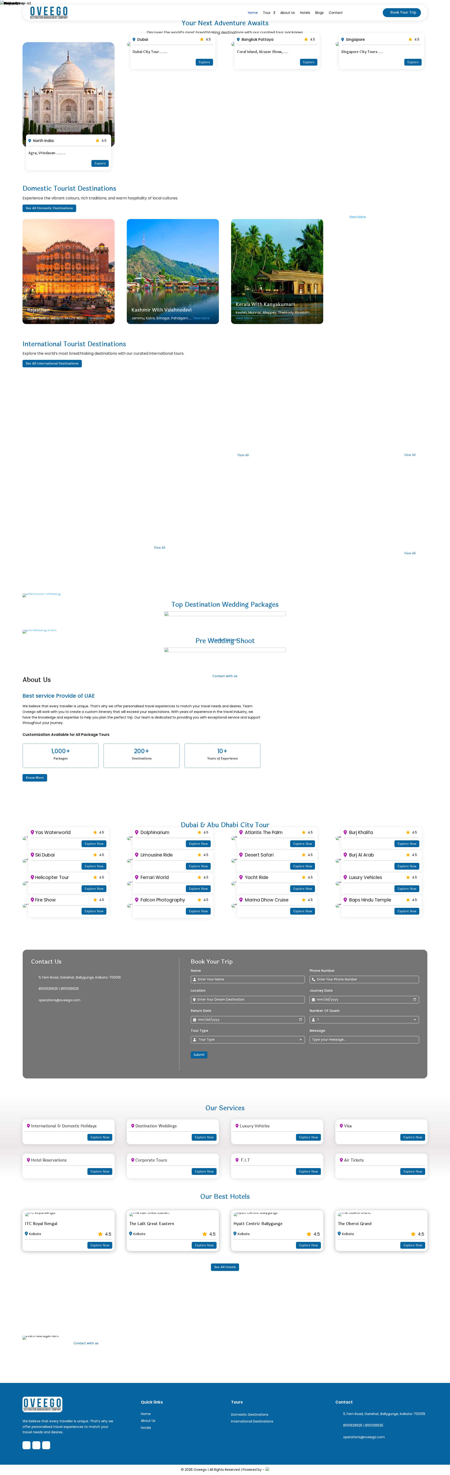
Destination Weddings (156, 1126)
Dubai (142, 39)
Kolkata (35, 1234)
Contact (336, 12)
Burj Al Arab (361, 855)
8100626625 (48, 988)
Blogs (319, 12)
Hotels (305, 12)
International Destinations (252, 1421)
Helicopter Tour (52, 877)
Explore (100, 163)
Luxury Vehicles (365, 877)
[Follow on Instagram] (36, 1445)
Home (253, 12)
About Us (287, 12)
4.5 (103, 140)
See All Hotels (225, 1267)
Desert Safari (259, 855)
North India (43, 140)
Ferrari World (154, 877)
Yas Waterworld (53, 832)
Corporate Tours (151, 1160)
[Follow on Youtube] (46, 1445)
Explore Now (94, 843)
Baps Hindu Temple (369, 900)
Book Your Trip (403, 12)
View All (243, 455)
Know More (35, 777)
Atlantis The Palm (263, 832)
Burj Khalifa (360, 832)
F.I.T (245, 1160)
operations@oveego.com (59, 1000)
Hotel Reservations (49, 1160)
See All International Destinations (52, 363)
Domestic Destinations (249, 1414)
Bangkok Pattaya (257, 39)
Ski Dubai (45, 855)
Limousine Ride (156, 855)
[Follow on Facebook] (26, 1445)
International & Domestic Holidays (64, 1126)
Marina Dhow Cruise (266, 900)
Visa (348, 1126)
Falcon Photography (162, 900)
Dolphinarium (154, 832)
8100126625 (70, 988)
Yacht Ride (256, 877)
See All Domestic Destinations (49, 208)
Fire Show (45, 900)
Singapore (355, 39)
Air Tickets (354, 1160)
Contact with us (86, 1343)
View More (96, 318)
